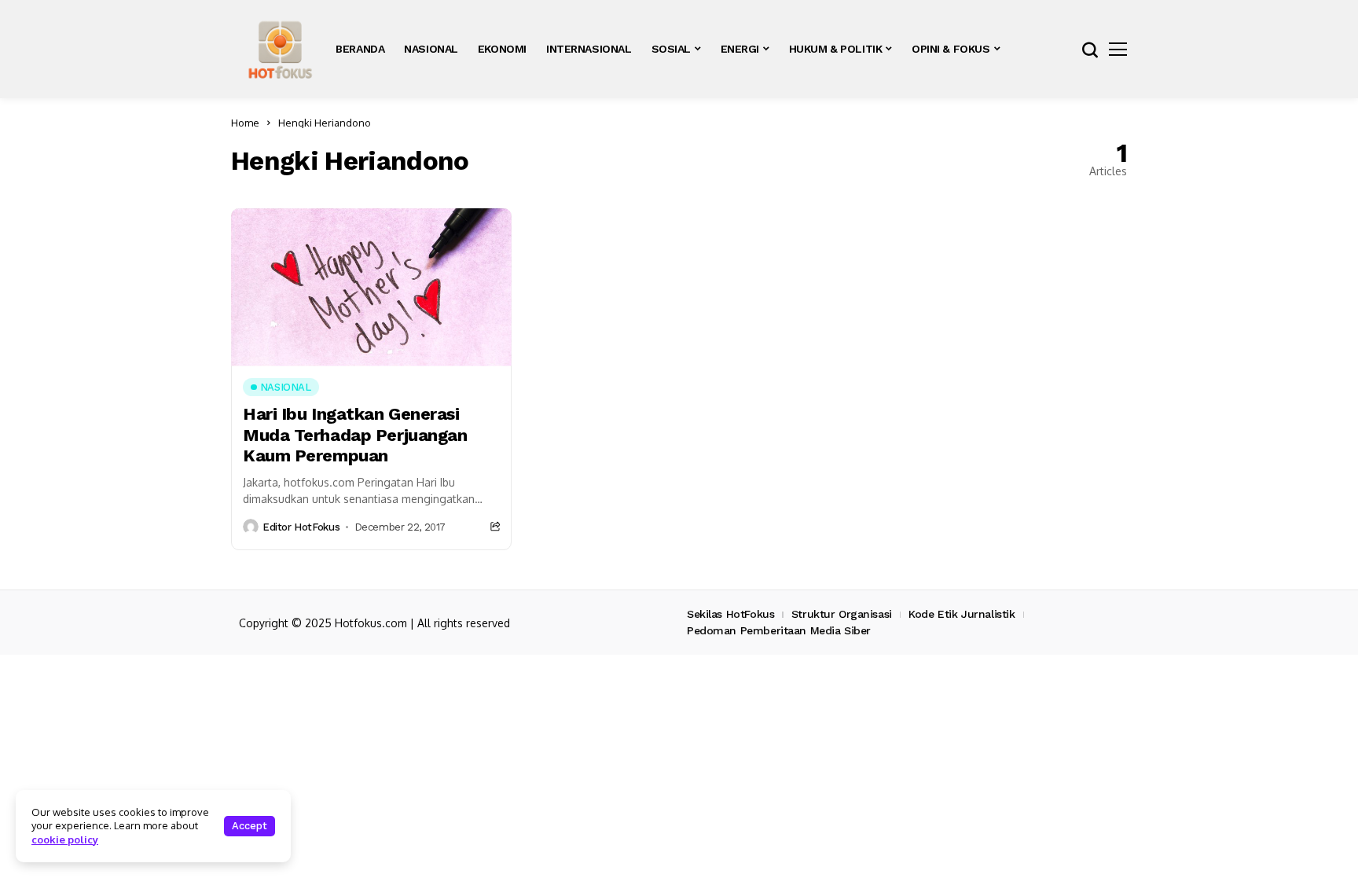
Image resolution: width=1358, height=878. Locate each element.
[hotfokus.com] (280, 49)
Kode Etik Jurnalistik (961, 614)
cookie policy (64, 839)
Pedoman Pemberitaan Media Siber (779, 630)
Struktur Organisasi (841, 614)
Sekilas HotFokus (730, 614)
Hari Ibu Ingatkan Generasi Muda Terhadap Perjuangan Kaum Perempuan (355, 434)
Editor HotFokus (301, 527)
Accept (249, 826)
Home (245, 122)
